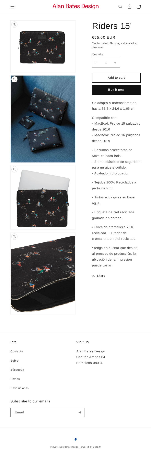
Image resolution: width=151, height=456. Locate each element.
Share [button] (101, 275)
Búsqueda (17, 369)
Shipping (115, 43)
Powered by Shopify (90, 447)
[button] (12, 6)
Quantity (97, 54)
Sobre (14, 360)
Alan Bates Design (69, 447)
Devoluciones (19, 388)
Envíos (15, 378)
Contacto (16, 351)
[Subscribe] (79, 412)
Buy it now (116, 89)
